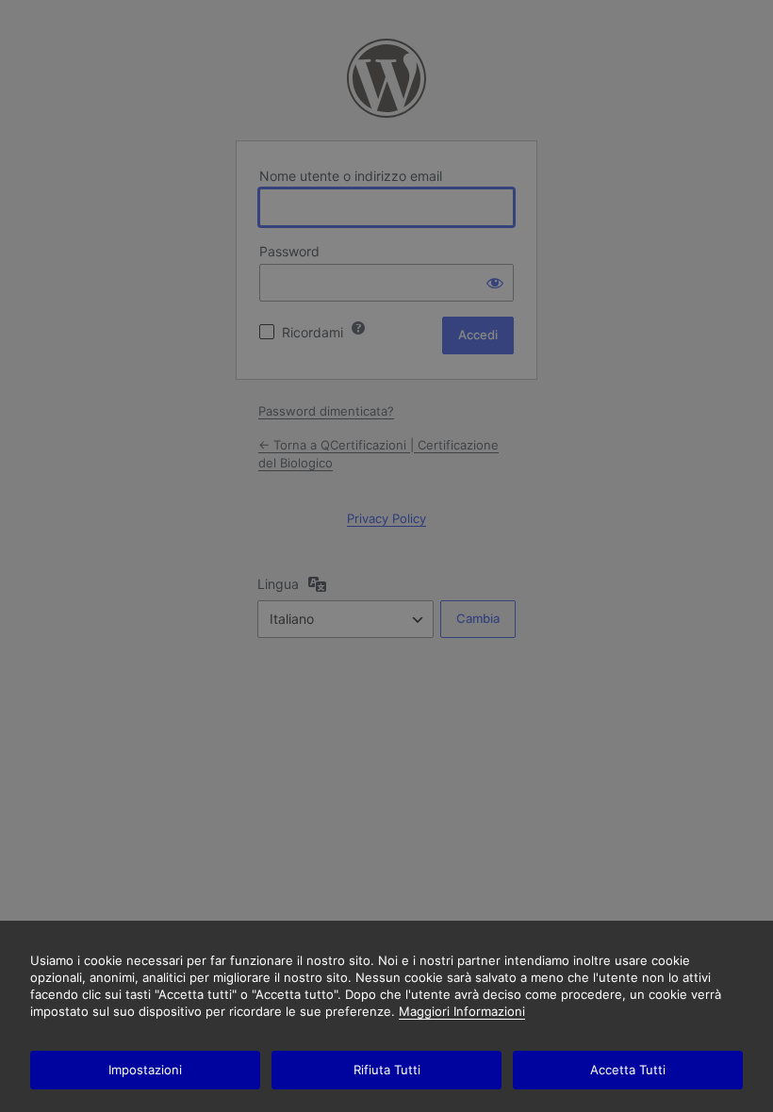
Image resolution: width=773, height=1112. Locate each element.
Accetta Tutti (628, 1069)
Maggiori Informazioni (462, 1011)
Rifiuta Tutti (387, 1069)
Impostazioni (145, 1069)
